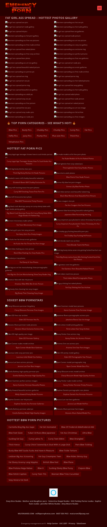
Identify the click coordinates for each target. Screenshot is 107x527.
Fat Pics (88, 130)
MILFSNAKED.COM (26, 513)
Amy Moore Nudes (70, 503)
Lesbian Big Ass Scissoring (21, 456)
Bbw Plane (68, 462)
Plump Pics (42, 135)
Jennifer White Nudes (50, 503)
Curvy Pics (74, 130)
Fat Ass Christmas (68, 432)
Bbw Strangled (76, 438)
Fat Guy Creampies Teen (49, 456)
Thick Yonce (14, 444)
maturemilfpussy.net (79, 513)
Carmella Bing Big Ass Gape (21, 427)
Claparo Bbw (84, 468)
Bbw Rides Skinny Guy (76, 456)
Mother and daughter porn (35, 501)
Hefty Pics (13, 135)
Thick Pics (74, 135)
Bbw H (41, 468)
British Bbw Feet (50, 462)
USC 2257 (63, 523)
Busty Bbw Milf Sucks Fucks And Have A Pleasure (31, 450)
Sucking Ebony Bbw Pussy (61, 468)
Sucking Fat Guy (16, 438)
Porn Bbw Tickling (83, 444)
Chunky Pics (59, 130)
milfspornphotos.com (45, 513)
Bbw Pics (13, 130)
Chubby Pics (42, 130)
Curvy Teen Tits (39, 474)
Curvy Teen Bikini (56, 438)
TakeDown (81, 523)
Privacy (72, 523)
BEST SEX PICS (62, 513)
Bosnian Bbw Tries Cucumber (65, 474)
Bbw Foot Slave (16, 432)
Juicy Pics (27, 135)
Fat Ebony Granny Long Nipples (23, 462)
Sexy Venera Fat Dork (18, 480)
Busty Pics (26, 130)
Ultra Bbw (87, 432)
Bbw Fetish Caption (18, 474)
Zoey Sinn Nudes (13, 501)
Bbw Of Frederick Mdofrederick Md (77, 427)
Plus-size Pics (58, 135)
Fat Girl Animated (48, 427)
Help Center (52, 523)
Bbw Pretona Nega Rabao (20, 468)
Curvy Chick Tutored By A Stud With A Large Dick (47, 444)
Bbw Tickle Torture (68, 450)
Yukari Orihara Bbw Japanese (41, 432)
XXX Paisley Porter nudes (82, 501)
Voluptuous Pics (16, 141)
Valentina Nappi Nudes (58, 501)
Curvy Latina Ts (36, 438)
